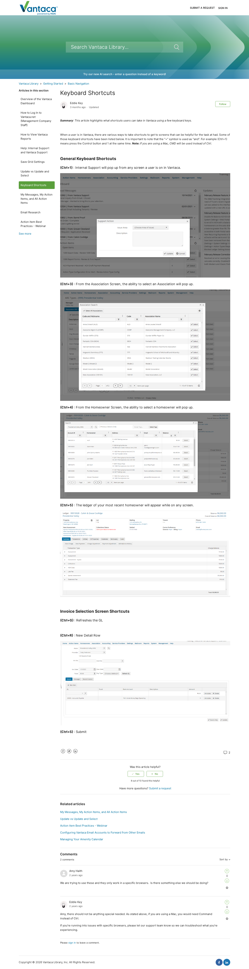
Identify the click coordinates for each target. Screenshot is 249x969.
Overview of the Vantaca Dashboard (36, 101)
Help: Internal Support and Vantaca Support (35, 150)
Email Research (30, 212)
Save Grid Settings (33, 162)
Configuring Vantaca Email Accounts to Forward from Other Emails (102, 832)
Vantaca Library (28, 83)
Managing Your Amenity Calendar (81, 839)
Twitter (69, 753)
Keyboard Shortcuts (33, 185)
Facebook (63, 753)
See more (25, 233)
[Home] (38, 7)
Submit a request (202, 7)
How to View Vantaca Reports (34, 136)
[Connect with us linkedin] (226, 962)
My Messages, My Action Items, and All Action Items (36, 198)
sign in (72, 942)
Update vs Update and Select (35, 173)
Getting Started (53, 83)
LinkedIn (75, 753)
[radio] (136, 774)
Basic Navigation (78, 83)
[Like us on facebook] (219, 962)
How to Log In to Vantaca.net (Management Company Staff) (36, 119)
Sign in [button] (222, 7)
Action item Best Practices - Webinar (33, 224)
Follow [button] (222, 104)
